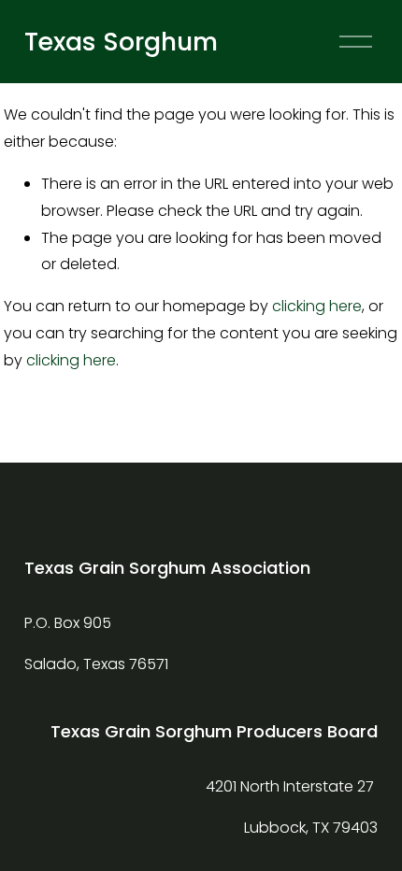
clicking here (317, 306)
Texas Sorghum (121, 41)
